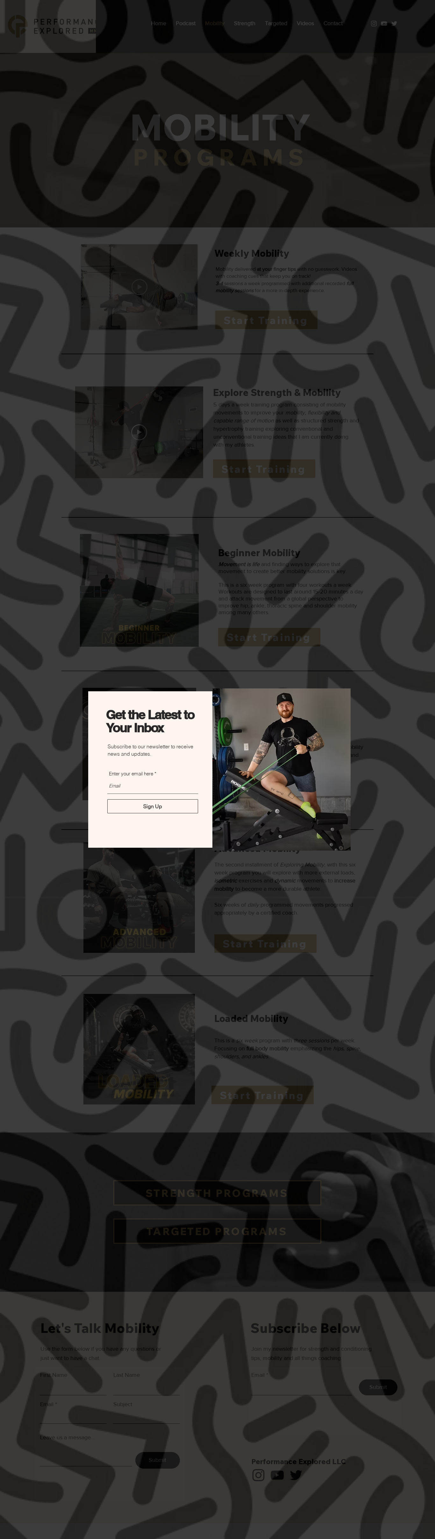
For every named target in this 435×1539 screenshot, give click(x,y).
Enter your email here (131, 773)
